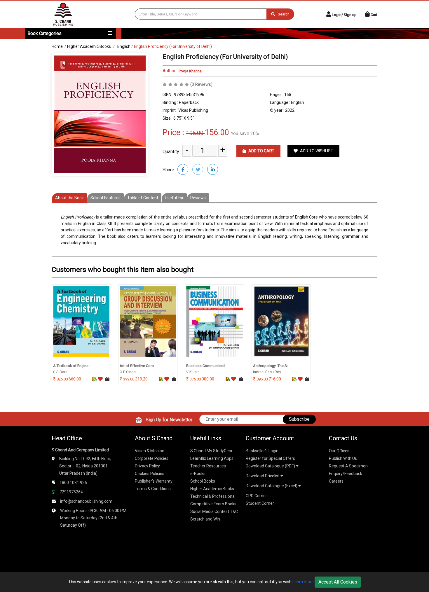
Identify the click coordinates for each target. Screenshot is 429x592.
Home (57, 46)
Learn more (303, 581)
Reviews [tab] (198, 197)
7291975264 (71, 492)
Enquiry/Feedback (345, 473)
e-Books (197, 473)
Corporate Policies (151, 458)
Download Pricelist (263, 476)
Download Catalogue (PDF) (271, 466)
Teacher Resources (208, 466)
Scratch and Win (205, 519)
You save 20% (245, 133)
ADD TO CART (260, 151)
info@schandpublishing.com (86, 501)
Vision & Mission (149, 450)
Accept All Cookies (337, 582)
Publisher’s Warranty (153, 481)
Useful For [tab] (174, 197)
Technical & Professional (213, 496)
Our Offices (339, 450)
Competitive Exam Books (213, 504)
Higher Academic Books (89, 46)
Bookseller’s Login (262, 450)
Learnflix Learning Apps (211, 458)
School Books (202, 481)
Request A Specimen (348, 466)
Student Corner (260, 503)
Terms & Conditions (153, 488)
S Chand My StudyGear (211, 450)
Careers (336, 481)
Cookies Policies (149, 473)
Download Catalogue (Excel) (272, 485)
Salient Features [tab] (105, 197)
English (123, 46)
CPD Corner (256, 495)
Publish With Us (343, 458)
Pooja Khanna (190, 71)
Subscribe (299, 419)
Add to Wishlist (316, 151)
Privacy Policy (147, 466)
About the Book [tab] (69, 197)
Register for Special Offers (270, 458)
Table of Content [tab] (142, 197)
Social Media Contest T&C (214, 511)
